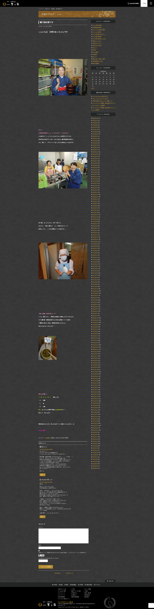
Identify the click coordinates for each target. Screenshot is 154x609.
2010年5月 (95, 466)
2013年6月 (95, 385)
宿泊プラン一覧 (62, 589)
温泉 (61, 584)
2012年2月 (95, 421)
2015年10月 (95, 322)
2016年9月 (95, 297)
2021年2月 (95, 190)
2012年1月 (95, 423)
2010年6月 (95, 463)
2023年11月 (95, 134)
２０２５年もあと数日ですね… (100, 96)
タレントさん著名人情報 (98, 29)
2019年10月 (95, 217)
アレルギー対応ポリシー (64, 598)
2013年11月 (95, 374)
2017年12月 (95, 264)
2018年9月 (95, 243)
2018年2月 (95, 259)
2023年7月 (95, 138)
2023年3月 (95, 145)
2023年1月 (95, 149)
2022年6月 (95, 163)
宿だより (94, 47)
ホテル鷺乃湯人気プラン (98, 34)
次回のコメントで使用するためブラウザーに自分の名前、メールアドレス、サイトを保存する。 (62, 552)
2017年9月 (95, 270)
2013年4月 (95, 389)
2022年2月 (95, 172)
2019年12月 (95, 214)
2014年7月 (95, 356)
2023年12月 (95, 131)
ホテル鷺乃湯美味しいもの (99, 38)
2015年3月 (95, 338)
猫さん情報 (95, 52)
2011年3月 (95, 445)
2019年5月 (95, 228)
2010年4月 (95, 468)
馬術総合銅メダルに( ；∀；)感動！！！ (103, 101)
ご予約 (144, 3)
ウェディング (61, 593)
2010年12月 (95, 452)
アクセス (97, 584)
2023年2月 (95, 147)
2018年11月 (95, 239)
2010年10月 (95, 454)
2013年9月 (95, 378)
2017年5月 (95, 279)
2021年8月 (95, 181)
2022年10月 (95, 154)
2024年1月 (95, 129)
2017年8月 (95, 273)
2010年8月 (95, 459)
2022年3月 (95, 169)
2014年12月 (95, 344)
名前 (39, 545)
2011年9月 (95, 432)
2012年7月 (95, 409)
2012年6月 (95, 412)
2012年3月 (95, 418)
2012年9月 (95, 405)
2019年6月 (95, 226)
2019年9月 (95, 219)
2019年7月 (95, 223)
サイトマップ (61, 594)
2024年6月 (95, 125)
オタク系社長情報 (96, 25)
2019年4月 (95, 230)
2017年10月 (95, 268)
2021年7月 (95, 183)
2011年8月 (95, 434)
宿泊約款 (87, 596)
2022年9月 (95, 156)
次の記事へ (69, 573)
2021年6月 (95, 185)
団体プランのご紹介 (76, 591)
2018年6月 (95, 250)
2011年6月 (95, 439)
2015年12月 (95, 317)
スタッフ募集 (88, 589)
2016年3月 (95, 311)
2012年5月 (95, 414)
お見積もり (74, 594)
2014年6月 (95, 358)
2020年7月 (95, 201)
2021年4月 (95, 187)
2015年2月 (95, 340)
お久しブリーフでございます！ (100, 98)
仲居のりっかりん (96, 41)
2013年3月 (95, 392)
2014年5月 (95, 360)
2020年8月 (95, 199)
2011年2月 (95, 448)
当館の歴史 (89, 584)
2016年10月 (95, 295)
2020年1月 (95, 212)
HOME (55, 584)
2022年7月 (95, 160)
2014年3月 (95, 365)
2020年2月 (95, 210)
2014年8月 (95, 353)
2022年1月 (95, 174)
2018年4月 (95, 255)
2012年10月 (95, 403)
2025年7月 (95, 120)
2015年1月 (95, 342)
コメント (40, 527)
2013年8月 (95, 380)
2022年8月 (95, 158)
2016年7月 (95, 302)
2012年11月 (95, 400)
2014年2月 (95, 367)
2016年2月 (95, 313)
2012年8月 (95, 407)
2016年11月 (95, 293)
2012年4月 (95, 416)
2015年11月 (95, 320)
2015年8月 (95, 326)
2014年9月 (95, 351)
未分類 (94, 50)
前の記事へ (58, 573)
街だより (94, 56)
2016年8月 (95, 300)
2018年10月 (95, 241)
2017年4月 (95, 282)
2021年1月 (95, 192)
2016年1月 (95, 315)
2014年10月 (95, 349)
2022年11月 (95, 151)
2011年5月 (95, 441)
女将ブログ (47, 8)
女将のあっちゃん (96, 43)
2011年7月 (95, 436)
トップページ (41, 8)
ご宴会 (86, 591)
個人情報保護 (61, 596)
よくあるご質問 (62, 591)
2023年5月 (95, 142)
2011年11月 (95, 427)
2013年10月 (95, 376)
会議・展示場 (88, 593)
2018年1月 (95, 261)
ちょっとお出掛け (96, 32)
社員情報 (53, 8)
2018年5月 (95, 252)
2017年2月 (95, 286)
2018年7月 (95, 248)
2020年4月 (95, 205)
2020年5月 (95, 203)
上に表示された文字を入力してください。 (49, 558)
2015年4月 (95, 335)
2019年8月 (95, 221)
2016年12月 (95, 291)
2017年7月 (95, 275)
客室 (67, 584)
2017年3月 (95, 284)
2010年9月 (95, 457)
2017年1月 (95, 288)
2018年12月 (95, 237)
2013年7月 (95, 383)
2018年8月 (95, 246)
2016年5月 (95, 306)
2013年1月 (95, 396)
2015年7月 (95, 329)
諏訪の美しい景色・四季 (98, 59)
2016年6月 (95, 304)
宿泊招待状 (87, 594)
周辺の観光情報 (75, 596)
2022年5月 (95, 165)
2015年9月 (95, 324)
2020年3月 (95, 208)
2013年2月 (95, 394)
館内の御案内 (95, 63)
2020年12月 (95, 194)
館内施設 (73, 584)
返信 (42, 474)
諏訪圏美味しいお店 (97, 61)
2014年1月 (95, 369)
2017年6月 (95, 277)
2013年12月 (95, 371)
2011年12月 (95, 425)
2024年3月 (95, 127)
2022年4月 (95, 167)
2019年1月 (95, 234)
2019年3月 (95, 232)
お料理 (81, 584)
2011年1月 (95, 450)
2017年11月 (95, 266)
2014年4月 (95, 362)
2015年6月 (95, 331)
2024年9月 (95, 122)
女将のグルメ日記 (96, 45)
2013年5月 (95, 387)
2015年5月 (95, 333)
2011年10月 (95, 430)
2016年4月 (95, 309)
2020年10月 (95, 196)
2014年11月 (95, 347)
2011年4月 (95, 443)
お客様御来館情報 (96, 27)
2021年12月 (95, 176)
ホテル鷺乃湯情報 (96, 36)
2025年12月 (95, 118)
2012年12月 (95, 398)
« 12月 (92, 88)
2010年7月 (95, 461)
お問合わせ (74, 593)
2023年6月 (95, 140)
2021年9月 (95, 178)
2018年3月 (95, 257)
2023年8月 (95, 136)
